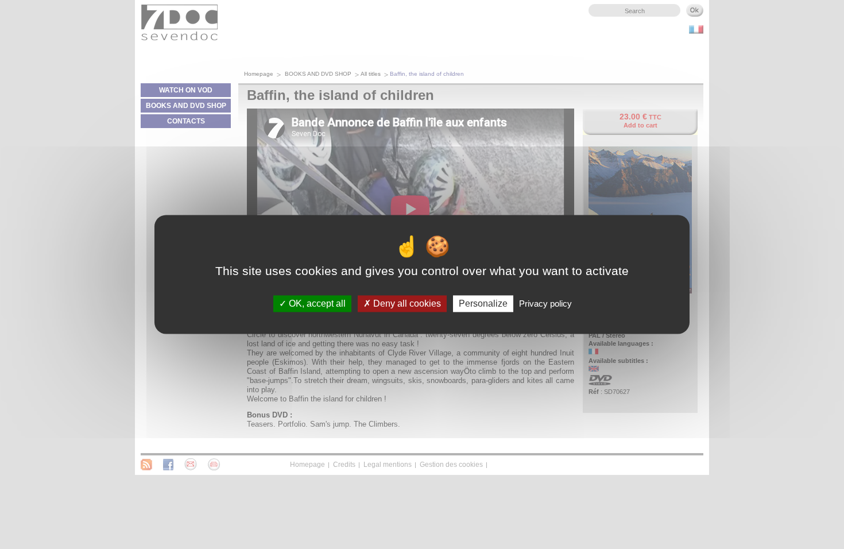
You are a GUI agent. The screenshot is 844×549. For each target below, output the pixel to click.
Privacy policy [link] (545, 303)
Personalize (483, 303)
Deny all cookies (406, 303)
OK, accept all (316, 303)
